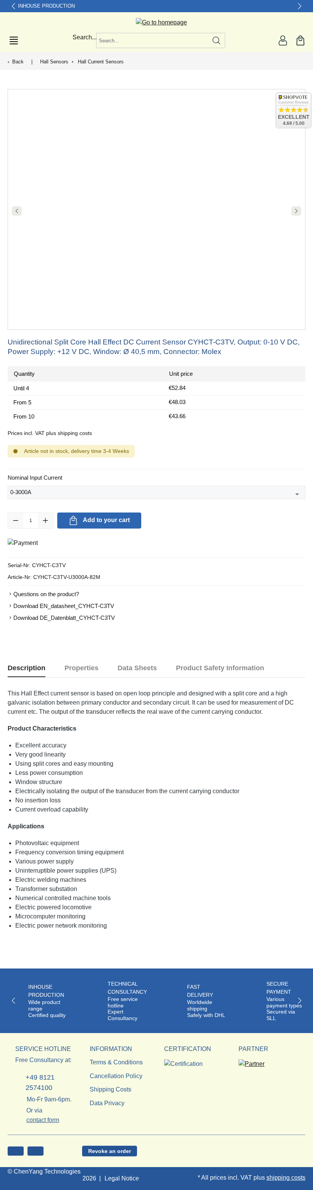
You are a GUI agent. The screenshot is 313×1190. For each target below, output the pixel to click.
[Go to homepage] (156, 22)
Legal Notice (122, 1178)
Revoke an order (109, 1151)
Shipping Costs (110, 1089)
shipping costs (285, 1177)
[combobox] (152, 40)
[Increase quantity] (45, 520)
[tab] (26, 668)
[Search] (216, 40)
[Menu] (14, 40)
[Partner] (252, 1061)
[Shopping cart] (300, 40)
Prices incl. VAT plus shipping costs (50, 433)
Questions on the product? (46, 594)
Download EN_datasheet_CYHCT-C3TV (63, 606)
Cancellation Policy (116, 1076)
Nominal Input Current (35, 477)
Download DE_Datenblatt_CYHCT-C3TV (64, 617)
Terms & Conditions (116, 1062)
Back (18, 62)
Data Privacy (107, 1103)
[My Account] (283, 40)
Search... (85, 37)
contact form (42, 1120)
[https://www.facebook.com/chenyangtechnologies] (16, 1151)
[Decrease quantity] (15, 520)
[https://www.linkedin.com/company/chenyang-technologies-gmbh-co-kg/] (35, 1151)
